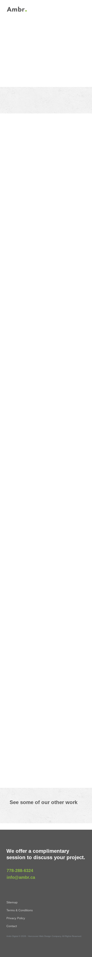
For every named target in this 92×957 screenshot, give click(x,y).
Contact (11, 926)
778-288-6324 (20, 870)
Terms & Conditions (19, 910)
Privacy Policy (15, 918)
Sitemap (12, 902)
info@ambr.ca (21, 877)
